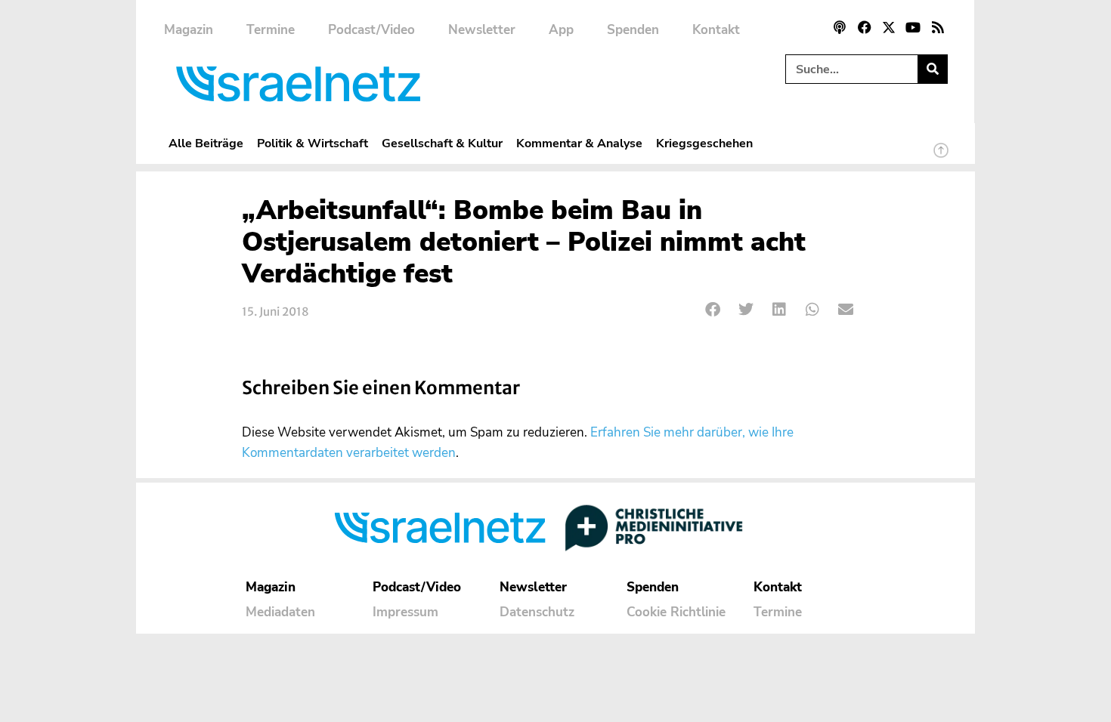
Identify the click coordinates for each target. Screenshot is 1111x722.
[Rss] (938, 27)
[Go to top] (941, 157)
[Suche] (932, 69)
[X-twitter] (889, 27)
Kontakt (716, 30)
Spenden (633, 30)
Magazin (188, 30)
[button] (713, 310)
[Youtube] (913, 27)
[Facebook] (864, 27)
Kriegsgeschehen (704, 143)
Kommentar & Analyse (579, 143)
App (561, 30)
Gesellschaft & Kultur (442, 143)
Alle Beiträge (206, 143)
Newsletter (481, 30)
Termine (270, 30)
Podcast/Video (371, 30)
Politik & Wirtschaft (312, 143)
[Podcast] (840, 27)
